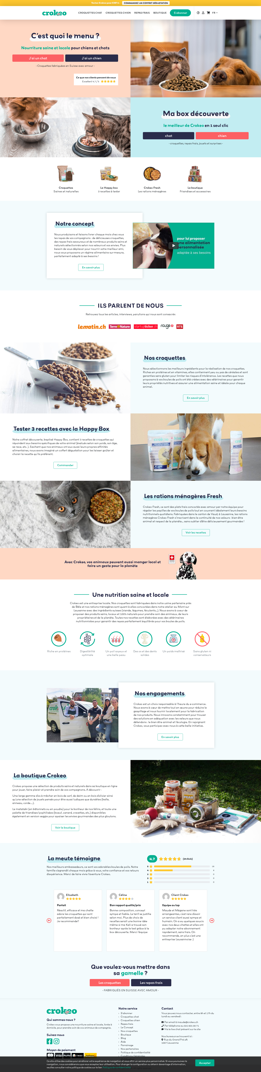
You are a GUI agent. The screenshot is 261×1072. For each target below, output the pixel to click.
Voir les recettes (196, 532)
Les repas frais (151, 983)
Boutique (160, 12)
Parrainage (127, 1045)
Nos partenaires (130, 1048)
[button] (215, 13)
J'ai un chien (92, 58)
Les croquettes (109, 983)
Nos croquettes (129, 1030)
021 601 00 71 (191, 1025)
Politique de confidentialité (135, 1052)
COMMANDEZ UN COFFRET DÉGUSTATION (146, 3)
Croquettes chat (90, 12)
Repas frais (142, 12)
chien (222, 136)
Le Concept (127, 1027)
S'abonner (180, 12)
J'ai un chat (38, 58)
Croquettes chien (118, 12)
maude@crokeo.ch (187, 1022)
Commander (65, 465)
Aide (123, 1041)
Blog (123, 1038)
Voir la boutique (65, 827)
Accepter (205, 1063)
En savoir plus (91, 267)
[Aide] (198, 13)
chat (168, 136)
